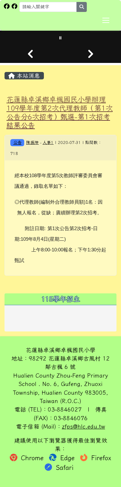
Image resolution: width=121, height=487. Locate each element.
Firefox (100, 458)
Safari (64, 467)
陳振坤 (32, 142)
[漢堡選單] (106, 20)
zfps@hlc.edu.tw (83, 426)
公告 (17, 142)
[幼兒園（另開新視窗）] (14, 6)
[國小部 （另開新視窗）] (7, 6)
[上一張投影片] (30, 54)
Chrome (32, 458)
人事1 (48, 142)
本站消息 (27, 75)
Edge (67, 458)
